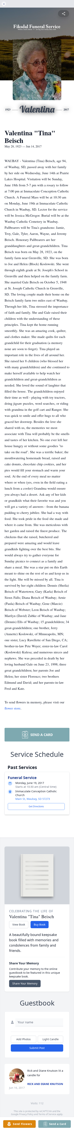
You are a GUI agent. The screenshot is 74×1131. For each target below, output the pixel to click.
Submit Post (37, 1048)
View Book (18, 924)
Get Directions (36, 806)
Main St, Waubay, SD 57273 (32, 799)
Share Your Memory (24, 983)
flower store (12, 708)
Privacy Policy (26, 1114)
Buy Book (39, 924)
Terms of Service (47, 1114)
